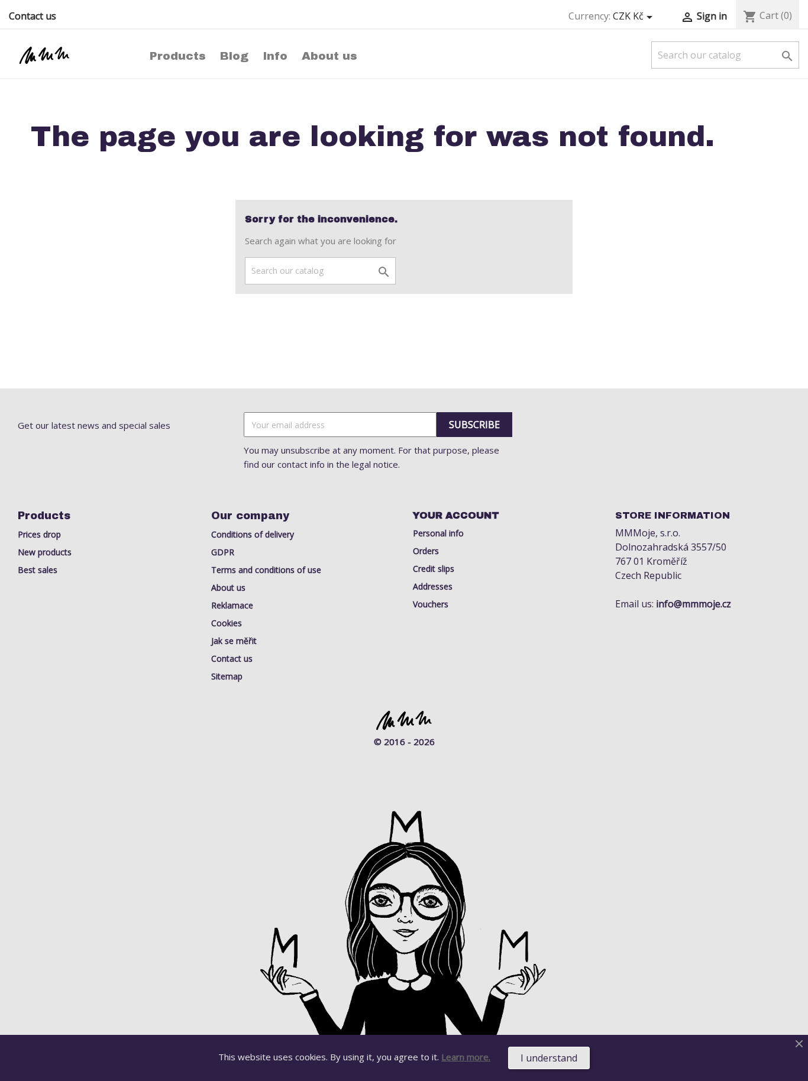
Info (275, 56)
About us (329, 56)
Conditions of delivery (252, 534)
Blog (234, 56)
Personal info (438, 533)
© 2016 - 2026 (404, 741)
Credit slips (433, 568)
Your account (456, 515)
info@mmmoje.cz (693, 603)
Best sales (37, 569)
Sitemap (227, 676)
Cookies (226, 623)
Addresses (433, 586)
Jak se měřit (234, 640)
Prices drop (39, 534)
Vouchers (430, 604)
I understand (549, 1057)
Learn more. (465, 1057)
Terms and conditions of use (266, 569)
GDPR (222, 552)
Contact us (32, 15)
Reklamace (232, 605)
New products (45, 552)
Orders (426, 550)
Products (178, 56)
